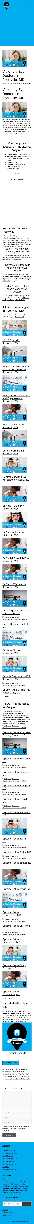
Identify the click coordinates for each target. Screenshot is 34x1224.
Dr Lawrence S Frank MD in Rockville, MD (16, 691)
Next (7, 697)
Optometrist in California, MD (16, 927)
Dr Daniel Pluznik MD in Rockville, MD (15, 559)
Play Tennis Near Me (9, 1164)
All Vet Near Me (7, 1156)
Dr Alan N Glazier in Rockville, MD (13, 507)
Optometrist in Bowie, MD (16, 889)
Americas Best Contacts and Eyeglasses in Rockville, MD (16, 398)
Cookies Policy (7, 1212)
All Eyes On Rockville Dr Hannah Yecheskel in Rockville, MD (15, 369)
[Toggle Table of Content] (15, 1062)
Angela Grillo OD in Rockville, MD (13, 426)
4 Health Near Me (10, 1011)
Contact (5, 1210)
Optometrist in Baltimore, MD (16, 814)
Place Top (18, 1074)
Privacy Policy (7, 1215)
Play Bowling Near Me (9, 1158)
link (20, 1192)
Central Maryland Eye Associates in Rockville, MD (15, 479)
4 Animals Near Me (8, 1150)
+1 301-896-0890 (24, 154)
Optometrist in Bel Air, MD (14, 840)
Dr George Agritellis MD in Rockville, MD (15, 612)
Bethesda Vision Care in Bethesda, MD (17, 1079)
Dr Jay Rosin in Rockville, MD (16, 625)
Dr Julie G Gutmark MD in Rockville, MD (16, 678)
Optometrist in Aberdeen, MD (16, 760)
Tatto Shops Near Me (9, 1169)
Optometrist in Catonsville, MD (11, 993)
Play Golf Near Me (8, 1161)
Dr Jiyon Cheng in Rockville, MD (12, 651)
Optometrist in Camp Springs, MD (14, 967)
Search (26, 1204)
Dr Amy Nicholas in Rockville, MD (13, 533)
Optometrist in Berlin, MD (16, 852)
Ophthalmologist (17, 1071)
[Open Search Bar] (24, 5)
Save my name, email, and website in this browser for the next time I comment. (16, 1128)
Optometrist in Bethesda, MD (16, 864)
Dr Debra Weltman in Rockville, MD (14, 586)
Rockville (14, 1069)
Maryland (8, 1069)
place (12, 1074)
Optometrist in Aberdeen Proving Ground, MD (16, 734)
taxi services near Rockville (11, 260)
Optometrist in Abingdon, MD (16, 773)
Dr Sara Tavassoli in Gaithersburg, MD (17, 1076)
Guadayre (6, 1146)
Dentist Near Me (17, 1053)
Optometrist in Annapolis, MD (16, 787)
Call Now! (17, 173)
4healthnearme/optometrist (11, 715)
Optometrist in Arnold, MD (14, 800)
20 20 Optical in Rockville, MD (11, 342)
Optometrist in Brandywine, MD (11, 914)
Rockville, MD (19, 317)
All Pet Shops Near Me (9, 1153)
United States (22, 1069)
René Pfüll (5, 1167)
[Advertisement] (17, 29)
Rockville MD (26, 1074)
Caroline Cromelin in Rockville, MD (13, 452)
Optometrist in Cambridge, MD (11, 940)
